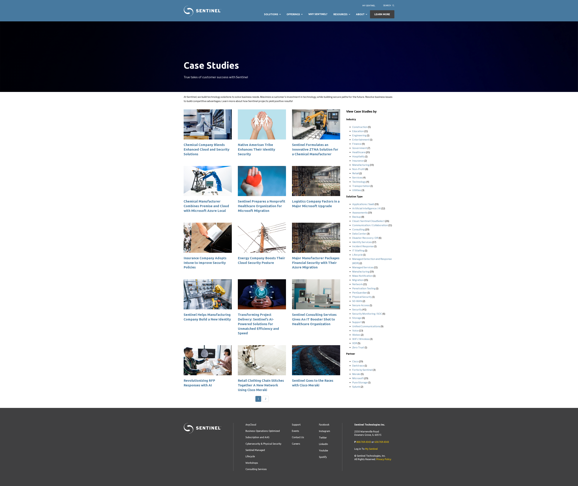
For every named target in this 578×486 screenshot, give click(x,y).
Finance (357, 143)
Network (357, 284)
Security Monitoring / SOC (367, 313)
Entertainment (361, 139)
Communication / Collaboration (370, 225)
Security (357, 309)
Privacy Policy (383, 459)
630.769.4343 (381, 442)
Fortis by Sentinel (362, 369)
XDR (354, 343)
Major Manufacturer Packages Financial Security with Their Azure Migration (315, 262)
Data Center (359, 233)
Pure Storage (360, 382)
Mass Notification (362, 275)
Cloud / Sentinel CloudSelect (368, 221)
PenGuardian (359, 292)
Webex (356, 334)
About (360, 14)
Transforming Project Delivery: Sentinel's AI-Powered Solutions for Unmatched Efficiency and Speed (258, 324)
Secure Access (360, 305)
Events (295, 431)
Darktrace (358, 365)
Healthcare (358, 152)
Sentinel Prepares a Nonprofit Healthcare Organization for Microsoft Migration (261, 205)
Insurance (358, 160)
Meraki (356, 374)
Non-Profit (358, 169)
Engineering (359, 135)
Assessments (360, 212)
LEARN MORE (382, 14)
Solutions (271, 14)
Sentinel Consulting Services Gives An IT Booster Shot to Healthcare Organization (314, 319)
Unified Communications (366, 326)
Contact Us (298, 437)
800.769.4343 (363, 442)
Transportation (361, 186)
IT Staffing (358, 250)
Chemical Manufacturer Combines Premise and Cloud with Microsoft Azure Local (206, 205)
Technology (359, 181)
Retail (355, 173)
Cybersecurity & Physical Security (263, 443)
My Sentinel (368, 5)
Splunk (356, 386)
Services (357, 177)
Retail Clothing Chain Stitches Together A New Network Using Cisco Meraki (261, 385)
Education (358, 131)
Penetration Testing (364, 288)
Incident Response (363, 246)
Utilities (356, 190)
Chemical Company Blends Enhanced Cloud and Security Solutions (206, 149)
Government (359, 148)
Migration (358, 280)
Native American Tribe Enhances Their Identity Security (256, 149)
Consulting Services (256, 469)
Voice (355, 330)
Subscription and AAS (257, 437)
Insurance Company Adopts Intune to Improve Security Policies (205, 262)
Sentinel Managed (255, 450)
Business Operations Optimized (262, 431)
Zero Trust (358, 347)
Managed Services (363, 267)
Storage (357, 318)
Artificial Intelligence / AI (366, 208)
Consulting (358, 229)
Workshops (251, 462)
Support (357, 322)
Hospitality (358, 156)
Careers (296, 443)
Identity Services (362, 242)
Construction (360, 127)
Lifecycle (357, 254)
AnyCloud (250, 424)
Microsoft (358, 378)
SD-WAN (357, 301)
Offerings (293, 14)
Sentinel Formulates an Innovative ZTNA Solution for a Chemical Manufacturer (315, 149)
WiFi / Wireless (360, 339)
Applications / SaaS (363, 204)
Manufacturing (360, 165)
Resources (340, 14)
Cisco (355, 361)
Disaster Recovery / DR (365, 238)
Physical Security (362, 297)
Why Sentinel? (317, 14)
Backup (356, 216)
